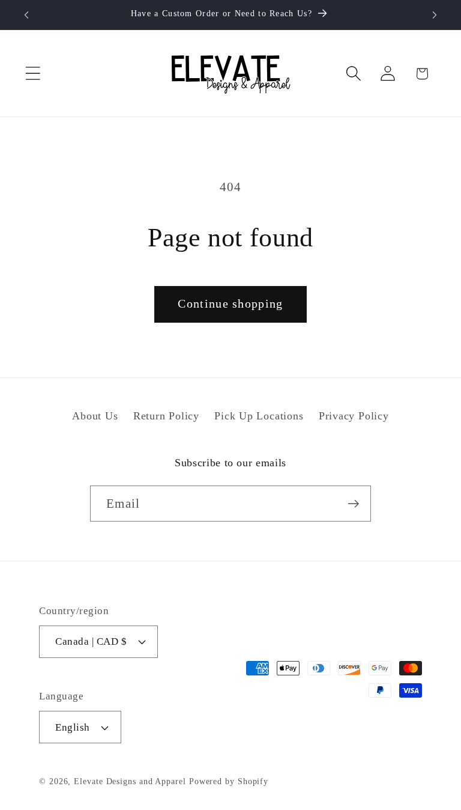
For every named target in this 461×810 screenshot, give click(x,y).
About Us (95, 416)
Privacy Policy (354, 416)
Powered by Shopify (228, 781)
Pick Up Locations (258, 416)
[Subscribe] (353, 504)
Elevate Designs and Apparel (130, 781)
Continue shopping (230, 303)
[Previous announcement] (26, 15)
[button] (33, 73)
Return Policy (166, 416)
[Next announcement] (434, 15)
